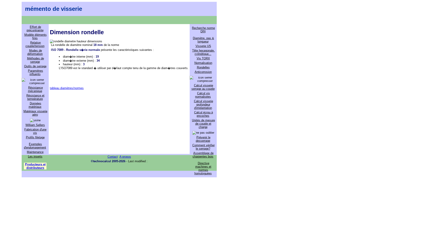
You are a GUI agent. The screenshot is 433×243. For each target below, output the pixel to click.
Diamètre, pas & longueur (203, 39)
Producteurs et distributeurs (35, 166)
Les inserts (35, 156)
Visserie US (203, 46)
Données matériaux (35, 105)
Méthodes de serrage (35, 60)
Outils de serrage (35, 66)
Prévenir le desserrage (203, 139)
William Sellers (35, 125)
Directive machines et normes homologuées (203, 168)
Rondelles (203, 67)
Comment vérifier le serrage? (203, 147)
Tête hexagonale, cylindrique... (203, 52)
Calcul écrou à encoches (203, 114)
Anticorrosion (203, 72)
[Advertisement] (119, 121)
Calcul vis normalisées (203, 95)
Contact (113, 156)
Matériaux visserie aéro (35, 113)
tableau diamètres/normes (67, 88)
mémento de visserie (53, 9)
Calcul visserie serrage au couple (203, 87)
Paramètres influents (35, 72)
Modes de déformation (35, 52)
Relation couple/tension (34, 44)
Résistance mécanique (35, 89)
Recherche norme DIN (203, 29)
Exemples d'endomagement (35, 145)
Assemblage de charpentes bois (203, 154)
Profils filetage (35, 137)
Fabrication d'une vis (35, 131)
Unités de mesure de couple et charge (203, 124)
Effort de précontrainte (35, 28)
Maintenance (35, 152)
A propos (125, 156)
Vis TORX (203, 58)
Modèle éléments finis (35, 36)
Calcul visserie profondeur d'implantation (203, 104)
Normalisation (203, 63)
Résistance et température (35, 97)
